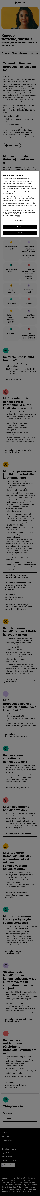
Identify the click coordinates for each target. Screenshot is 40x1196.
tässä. (18, 215)
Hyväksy (20, 226)
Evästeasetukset (19, 220)
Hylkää (20, 232)
